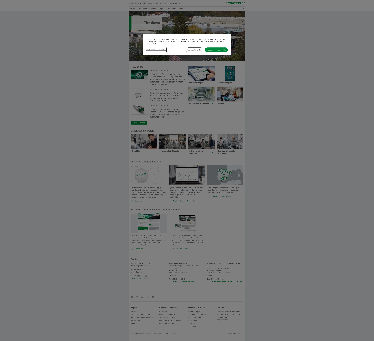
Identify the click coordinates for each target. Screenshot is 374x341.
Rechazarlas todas (194, 50)
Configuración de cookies (156, 50)
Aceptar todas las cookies (216, 50)
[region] (187, 44)
